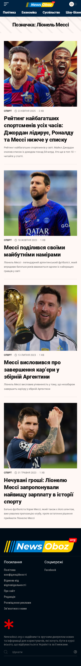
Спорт (8, 111)
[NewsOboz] (40, 4)
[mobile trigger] (7, 4)
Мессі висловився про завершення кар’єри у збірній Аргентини (32, 369)
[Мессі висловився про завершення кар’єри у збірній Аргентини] (40, 318)
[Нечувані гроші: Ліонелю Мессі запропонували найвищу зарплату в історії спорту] (40, 436)
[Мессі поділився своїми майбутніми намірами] (40, 203)
